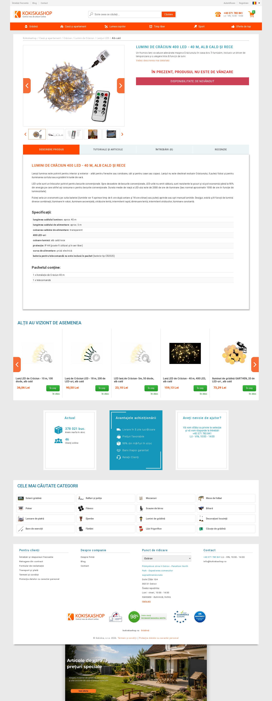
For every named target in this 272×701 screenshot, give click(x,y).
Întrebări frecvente (20, 3)
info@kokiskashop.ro (215, 561)
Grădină (145, 630)
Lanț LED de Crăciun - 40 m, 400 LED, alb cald (184, 380)
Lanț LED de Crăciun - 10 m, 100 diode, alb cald (34, 380)
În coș (53, 388)
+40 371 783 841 (202, 433)
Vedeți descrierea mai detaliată (153, 60)
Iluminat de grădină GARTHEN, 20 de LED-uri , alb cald (233, 380)
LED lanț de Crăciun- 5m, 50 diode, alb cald (134, 380)
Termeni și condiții (29, 575)
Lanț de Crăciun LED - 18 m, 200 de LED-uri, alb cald (85, 380)
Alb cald (116, 38)
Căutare (168, 14)
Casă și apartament (50, 38)
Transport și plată (28, 570)
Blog (34, 3)
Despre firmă (87, 557)
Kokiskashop (30, 38)
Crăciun (68, 38)
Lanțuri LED (103, 38)
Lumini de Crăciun (84, 38)
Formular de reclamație (31, 566)
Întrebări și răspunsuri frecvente (36, 557)
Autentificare (229, 3)
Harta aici (146, 601)
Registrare (243, 3)
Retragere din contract (31, 561)
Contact (44, 3)
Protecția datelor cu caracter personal (39, 579)
